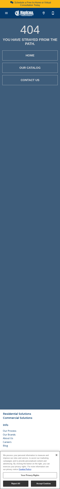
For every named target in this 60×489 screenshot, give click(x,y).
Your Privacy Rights (30, 475)
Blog (5, 445)
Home (30, 55)
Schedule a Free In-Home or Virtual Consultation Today (32, 3)
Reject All (15, 483)
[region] (30, 470)
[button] (6, 13)
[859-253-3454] (53, 13)
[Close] (56, 455)
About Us (8, 438)
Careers (7, 442)
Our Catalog (30, 67)
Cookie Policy (25, 469)
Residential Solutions (17, 413)
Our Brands (9, 434)
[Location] (43, 13)
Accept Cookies (43, 483)
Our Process (9, 430)
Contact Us (30, 80)
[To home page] (24, 13)
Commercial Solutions (17, 417)
